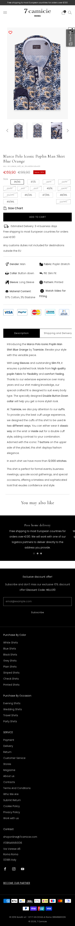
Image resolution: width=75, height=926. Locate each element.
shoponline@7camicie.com (20, 837)
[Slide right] (67, 130)
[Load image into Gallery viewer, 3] (56, 130)
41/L (23, 188)
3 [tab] (41, 553)
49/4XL (10, 201)
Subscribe (37, 612)
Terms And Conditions (17, 788)
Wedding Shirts (12, 709)
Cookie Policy (11, 806)
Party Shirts (10, 721)
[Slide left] (8, 130)
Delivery (8, 746)
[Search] (70, 12)
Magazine (9, 770)
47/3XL (46, 194)
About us (8, 776)
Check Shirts (11, 679)
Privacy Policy (11, 812)
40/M (9, 188)
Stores (7, 764)
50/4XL (63, 201)
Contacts (9, 782)
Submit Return (12, 800)
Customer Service (14, 758)
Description (21, 333)
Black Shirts (10, 654)
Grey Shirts (10, 660)
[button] (70, 38)
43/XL (50, 188)
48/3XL (63, 194)
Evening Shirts (11, 703)
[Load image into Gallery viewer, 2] (37, 130)
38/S (48, 181)
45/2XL (10, 194)
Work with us (11, 818)
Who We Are (11, 794)
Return (7, 752)
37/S (33, 181)
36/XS (17, 181)
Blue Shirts (9, 648)
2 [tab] (37, 553)
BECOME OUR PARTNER (16, 883)
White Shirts (10, 642)
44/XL (64, 188)
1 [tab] (34, 553)
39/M (64, 181)
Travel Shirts (10, 715)
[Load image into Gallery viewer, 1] (18, 130)
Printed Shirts (11, 685)
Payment (8, 740)
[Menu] (5, 12)
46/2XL (28, 194)
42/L (35, 188)
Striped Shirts (11, 672)
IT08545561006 (12, 843)
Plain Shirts (10, 666)
